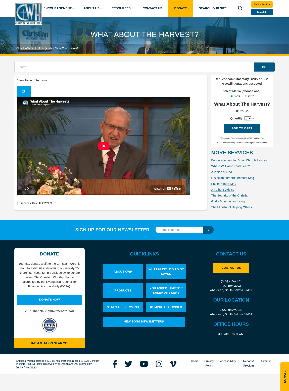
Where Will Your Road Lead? (230, 166)
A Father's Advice (222, 189)
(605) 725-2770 (231, 281)
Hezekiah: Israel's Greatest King (232, 178)
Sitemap (266, 361)
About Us (91, 8)
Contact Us (152, 8)
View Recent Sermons (32, 80)
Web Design (62, 363)
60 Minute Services (166, 307)
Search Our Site (213, 8)
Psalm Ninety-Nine (223, 183)
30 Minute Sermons (123, 307)
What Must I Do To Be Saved (166, 271)
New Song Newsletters (144, 321)
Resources (121, 8)
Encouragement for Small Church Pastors (239, 160)
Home (194, 361)
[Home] (28, 14)
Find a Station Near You (49, 343)
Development (81, 363)
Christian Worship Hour (30, 48)
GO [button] (264, 67)
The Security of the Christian (230, 195)
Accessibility (228, 361)
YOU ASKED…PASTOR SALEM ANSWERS (166, 290)
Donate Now (49, 299)
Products (122, 290)
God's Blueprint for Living (228, 201)
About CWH (123, 271)
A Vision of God (221, 172)
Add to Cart (242, 128)
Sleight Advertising (26, 367)
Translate (262, 12)
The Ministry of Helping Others (231, 207)
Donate (180, 8)
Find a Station (262, 4)
